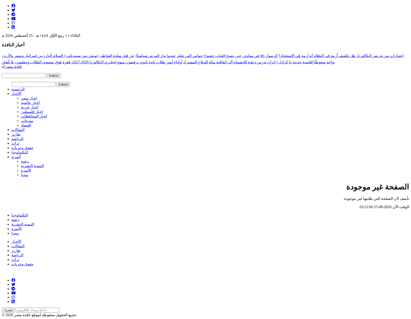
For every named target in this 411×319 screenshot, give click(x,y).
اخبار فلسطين (32, 112)
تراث (15, 143)
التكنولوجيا (19, 152)
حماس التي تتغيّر (190, 56)
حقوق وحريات (22, 148)
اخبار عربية (29, 107)
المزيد (16, 157)
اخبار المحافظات (34, 116)
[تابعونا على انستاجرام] (13, 23)
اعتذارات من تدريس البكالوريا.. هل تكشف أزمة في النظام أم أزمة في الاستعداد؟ (341, 56)
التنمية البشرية (32, 166)
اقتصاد (26, 125)
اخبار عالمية (30, 103)
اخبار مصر (29, 98)
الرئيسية (17, 89)
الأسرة (26, 170)
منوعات (27, 121)
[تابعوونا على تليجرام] (13, 14)
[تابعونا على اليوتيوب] (13, 19)
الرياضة (17, 139)
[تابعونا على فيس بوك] (13, 6)
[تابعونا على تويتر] (13, 10)
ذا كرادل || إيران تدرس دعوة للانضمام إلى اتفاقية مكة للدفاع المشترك (237, 62)
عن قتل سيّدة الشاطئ (116, 56)
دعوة (25, 161)
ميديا (24, 175)
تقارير (15, 134)
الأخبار (16, 94)
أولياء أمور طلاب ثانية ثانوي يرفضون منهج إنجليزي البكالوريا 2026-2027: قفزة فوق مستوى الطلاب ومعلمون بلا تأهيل (92, 62)
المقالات (17, 130)
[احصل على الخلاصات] (13, 27)
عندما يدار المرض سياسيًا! (155, 56)
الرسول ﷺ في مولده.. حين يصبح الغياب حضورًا (241, 56)
